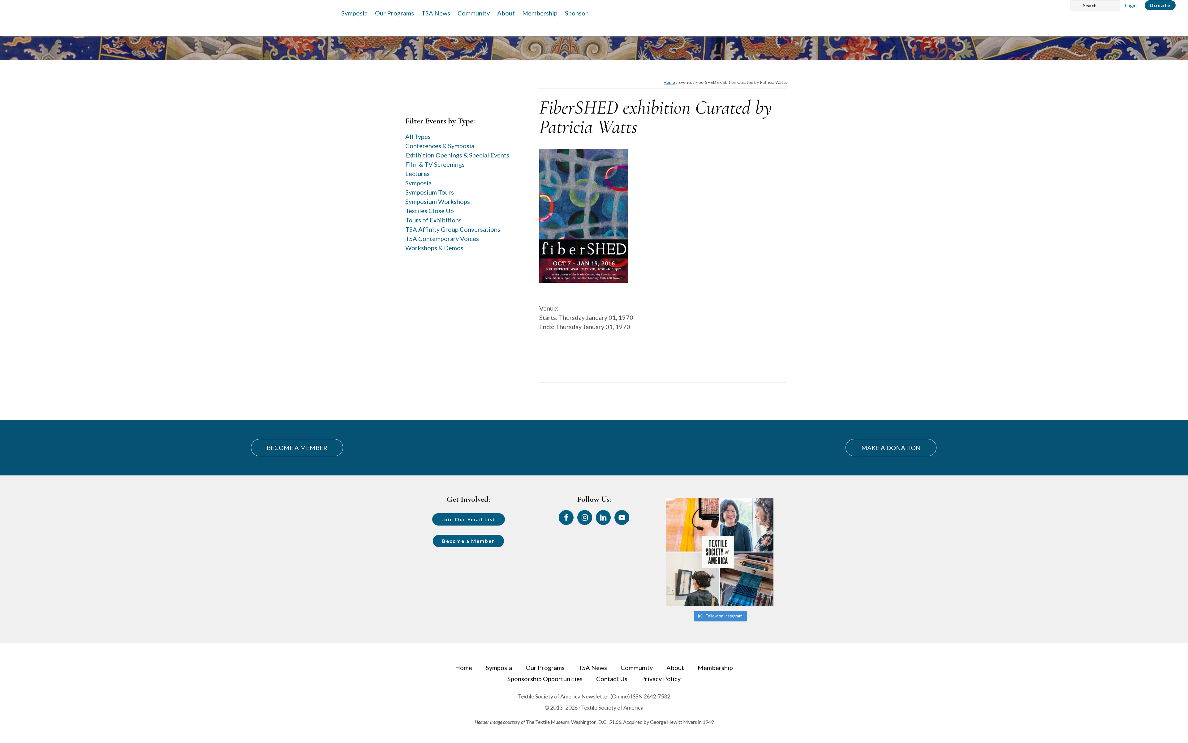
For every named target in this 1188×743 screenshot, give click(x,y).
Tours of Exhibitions (433, 220)
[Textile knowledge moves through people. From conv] (719, 552)
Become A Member (297, 447)
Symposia (418, 183)
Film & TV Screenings (435, 164)
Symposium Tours (429, 192)
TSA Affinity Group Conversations (452, 229)
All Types (418, 136)
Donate (1160, 5)
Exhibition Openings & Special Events (457, 155)
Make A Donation (891, 447)
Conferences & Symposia (439, 145)
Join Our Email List (468, 519)
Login (1131, 5)
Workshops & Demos (434, 247)
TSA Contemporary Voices (442, 238)
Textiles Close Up (429, 210)
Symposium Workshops (437, 201)
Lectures (417, 173)
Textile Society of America (73, 23)
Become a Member (468, 541)
